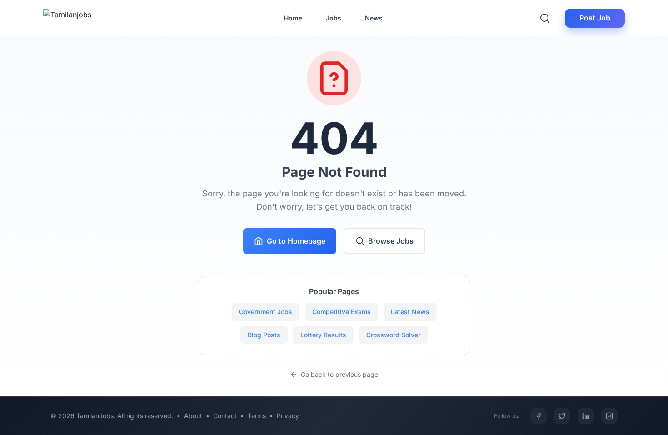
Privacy (288, 416)
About (193, 416)
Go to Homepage (296, 240)
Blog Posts (264, 335)
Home (293, 18)
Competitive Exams (341, 311)
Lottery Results (323, 335)
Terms (257, 416)
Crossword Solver (393, 335)
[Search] (545, 18)
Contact (225, 416)
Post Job (594, 17)
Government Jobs (265, 311)
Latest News (410, 311)
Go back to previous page (339, 374)
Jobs (333, 18)
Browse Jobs (391, 240)
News (374, 18)
